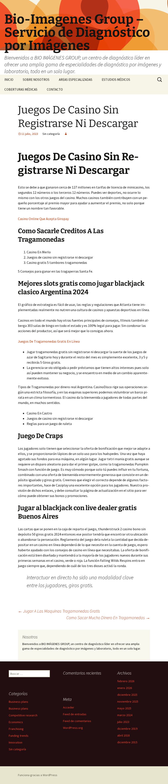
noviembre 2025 (127, 701)
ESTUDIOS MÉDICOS (116, 80)
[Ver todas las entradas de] (66, 134)
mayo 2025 (124, 708)
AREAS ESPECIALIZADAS (75, 80)
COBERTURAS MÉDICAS (20, 89)
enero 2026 (124, 688)
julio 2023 (123, 722)
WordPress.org (73, 728)
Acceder (68, 707)
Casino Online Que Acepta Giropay (43, 219)
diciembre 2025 (127, 695)
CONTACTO (55, 89)
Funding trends (18, 736)
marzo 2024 (124, 715)
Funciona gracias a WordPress (37, 775)
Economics (16, 722)
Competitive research (23, 715)
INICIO (8, 80)
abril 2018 (123, 735)
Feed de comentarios (77, 721)
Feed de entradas (74, 714)
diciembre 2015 (127, 742)
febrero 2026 (125, 681)
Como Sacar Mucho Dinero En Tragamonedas (108, 617)
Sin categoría (17, 749)
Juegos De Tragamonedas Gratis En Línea (49, 341)
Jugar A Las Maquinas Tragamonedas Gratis (59, 611)
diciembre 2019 (127, 729)
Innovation (15, 742)
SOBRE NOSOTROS (36, 80)
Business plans (18, 702)
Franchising (16, 729)
